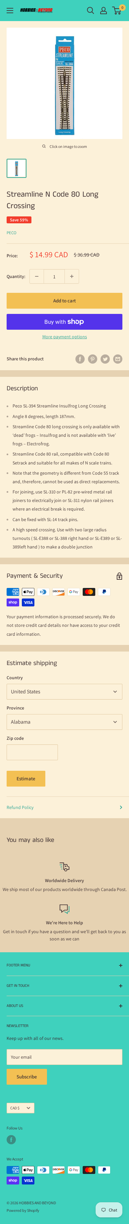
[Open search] (90, 10)
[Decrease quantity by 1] (37, 276)
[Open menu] (10, 10)
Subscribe (27, 1076)
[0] (117, 10)
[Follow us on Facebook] (11, 1139)
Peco (12, 233)
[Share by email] (117, 359)
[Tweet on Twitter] (105, 359)
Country (15, 678)
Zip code (15, 738)
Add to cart (64, 300)
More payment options (64, 337)
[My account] (103, 10)
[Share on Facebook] (80, 359)
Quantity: (16, 276)
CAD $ (15, 1107)
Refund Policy (20, 807)
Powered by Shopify (23, 1210)
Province (15, 708)
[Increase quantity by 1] (72, 276)
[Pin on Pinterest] (92, 359)
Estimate (26, 778)
